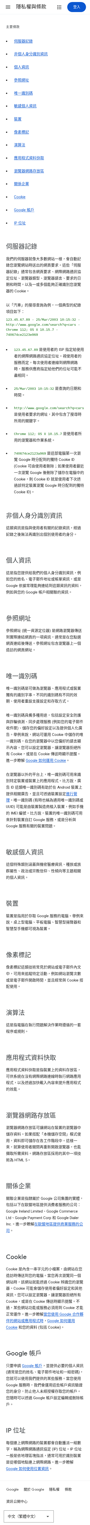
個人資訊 (21, 67)
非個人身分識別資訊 (31, 54)
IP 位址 (20, 223)
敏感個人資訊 (25, 106)
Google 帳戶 (24, 210)
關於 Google (34, 1489)
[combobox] (29, 1516)
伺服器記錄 (23, 41)
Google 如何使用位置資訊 (27, 1468)
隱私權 (54, 1489)
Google (12, 1489)
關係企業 (21, 184)
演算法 (19, 145)
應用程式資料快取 (29, 158)
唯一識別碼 (23, 93)
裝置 (18, 119)
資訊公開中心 (17, 1501)
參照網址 (21, 80)
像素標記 (21, 132)
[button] (8, 7)
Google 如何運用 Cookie (46, 760)
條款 (68, 1489)
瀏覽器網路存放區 (29, 171)
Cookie (20, 197)
